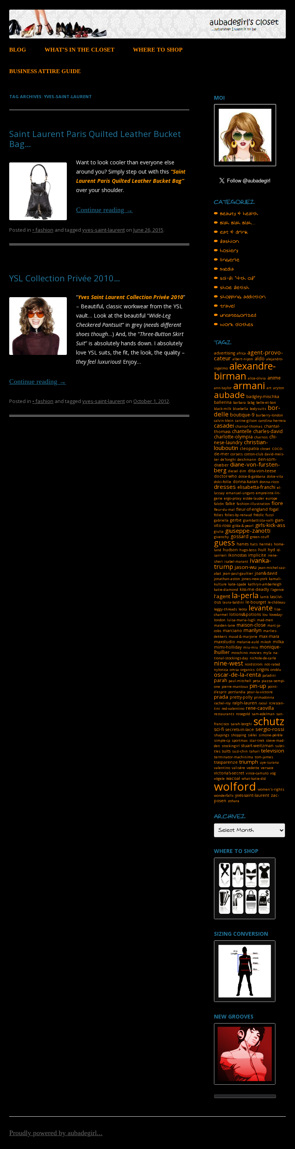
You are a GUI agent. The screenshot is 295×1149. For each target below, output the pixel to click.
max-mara (269, 636)
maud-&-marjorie (243, 636)
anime (274, 378)
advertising (224, 353)
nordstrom (254, 664)
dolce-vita (275, 476)
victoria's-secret (229, 773)
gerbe (236, 520)
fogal (273, 509)
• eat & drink (231, 232)
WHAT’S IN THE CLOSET (79, 50)
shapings (221, 735)
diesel (233, 470)
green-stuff (259, 536)
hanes (243, 544)
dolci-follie (222, 481)
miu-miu (250, 647)
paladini (269, 675)
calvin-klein (224, 420)
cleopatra (249, 448)
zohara (233, 800)
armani (249, 385)
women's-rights (271, 789)
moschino (239, 652)
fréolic (259, 514)
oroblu (275, 669)
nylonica (221, 669)
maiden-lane (224, 625)
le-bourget (255, 602)
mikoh (265, 641)
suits (226, 751)
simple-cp (222, 740)
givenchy (221, 536)
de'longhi (228, 459)
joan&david (266, 573)
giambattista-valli (258, 520)
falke (230, 503)
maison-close (251, 625)
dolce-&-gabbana (252, 476)
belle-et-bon (266, 402)
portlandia (236, 691)
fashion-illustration (253, 503)
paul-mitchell (240, 680)
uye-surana (269, 762)
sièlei (252, 735)
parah (220, 680)
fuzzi (269, 514)
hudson (230, 549)
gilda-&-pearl (243, 525)
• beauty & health (236, 213)
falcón (219, 503)
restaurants (224, 713)
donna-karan (245, 481)
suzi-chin (240, 751)
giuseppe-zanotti (247, 530)
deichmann (246, 459)
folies (218, 514)
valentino (222, 767)
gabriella (221, 520)
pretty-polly (241, 697)
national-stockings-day (246, 655)
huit (262, 549)
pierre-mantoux (235, 686)
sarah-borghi (241, 723)
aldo (260, 358)
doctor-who (225, 476)
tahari (254, 751)
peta (256, 680)
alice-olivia (257, 378)
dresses (225, 486)
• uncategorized (235, 315)
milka (278, 641)
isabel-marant (236, 561)
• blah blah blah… (234, 223)
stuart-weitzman (257, 745)
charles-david (268, 431)
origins (262, 669)
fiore (277, 503)
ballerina (223, 402)
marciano (232, 630)
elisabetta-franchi (256, 487)
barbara (239, 402)
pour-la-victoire (260, 691)
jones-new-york (254, 578)
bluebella (240, 408)
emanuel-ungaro (240, 492)
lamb (264, 596)
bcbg (251, 402)
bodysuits (258, 408)
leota (243, 609)
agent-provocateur (248, 355)
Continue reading (104, 210)
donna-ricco (269, 481)
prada (221, 696)
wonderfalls (224, 795)
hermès (265, 544)
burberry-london (269, 415)
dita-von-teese (262, 470)
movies (255, 652)
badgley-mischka (262, 396)
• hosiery (226, 250)
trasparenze (226, 762)
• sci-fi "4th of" (234, 278)
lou (265, 614)
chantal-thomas (248, 426)
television (272, 750)
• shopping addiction (239, 297)
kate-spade (237, 584)
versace (267, 767)
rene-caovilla (260, 708)
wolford (235, 786)
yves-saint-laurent (103, 229)
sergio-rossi (269, 729)
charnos (261, 437)
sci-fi (219, 729)
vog (273, 773)
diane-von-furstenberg (247, 467)
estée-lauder (253, 498)
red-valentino (233, 708)
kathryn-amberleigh (265, 584)
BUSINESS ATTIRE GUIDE (45, 71)
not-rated (272, 664)
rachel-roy (222, 703)
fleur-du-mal (224, 509)
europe (271, 498)
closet (265, 448)
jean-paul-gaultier (238, 573)
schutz (269, 721)
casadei (224, 425)
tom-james (264, 756)
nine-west (228, 663)
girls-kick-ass (270, 525)
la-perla (245, 595)
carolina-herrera (272, 420)
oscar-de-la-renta (237, 674)
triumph (248, 761)
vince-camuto (257, 773)
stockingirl (231, 745)
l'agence (277, 589)
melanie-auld (248, 641)
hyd (271, 549)
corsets (236, 454)
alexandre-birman (245, 370)
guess (224, 542)
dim (243, 470)
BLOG (17, 50)
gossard (239, 536)
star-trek (256, 740)
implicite (257, 555)
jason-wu (246, 567)
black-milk (222, 408)
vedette (253, 767)
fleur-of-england (252, 509)
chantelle (242, 431)
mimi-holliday (228, 647)
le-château (276, 602)
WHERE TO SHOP (157, 50)
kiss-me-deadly (254, 589)
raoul (263, 703)
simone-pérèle (271, 735)
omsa (234, 669)
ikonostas (237, 555)
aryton (278, 387)
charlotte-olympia (233, 436)
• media (224, 269)
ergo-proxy (233, 498)
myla (267, 652)
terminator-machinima (233, 756)
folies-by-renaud (238, 514)
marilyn (253, 630)
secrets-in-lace (239, 729)
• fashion (42, 229)
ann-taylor (223, 387)
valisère (238, 767)
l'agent (222, 596)
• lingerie (227, 260)
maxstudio (224, 641)
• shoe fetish (231, 287)
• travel (224, 306)
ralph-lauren (244, 703)
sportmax (240, 740)
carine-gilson (246, 420)
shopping (238, 735)
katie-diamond (226, 589)
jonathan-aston (227, 578)
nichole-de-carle (263, 658)
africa (241, 353)
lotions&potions (245, 614)
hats (254, 544)
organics (247, 669)
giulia (219, 531)
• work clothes (234, 324)
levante (261, 607)
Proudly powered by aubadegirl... (56, 1133)
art (269, 387)
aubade (229, 395)
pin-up (258, 685)
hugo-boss (248, 549)
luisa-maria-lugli (241, 619)
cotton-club (253, 454)
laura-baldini (233, 602)
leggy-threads (225, 609)
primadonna (264, 697)
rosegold (243, 713)
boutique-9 (242, 414)
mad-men (265, 619)
